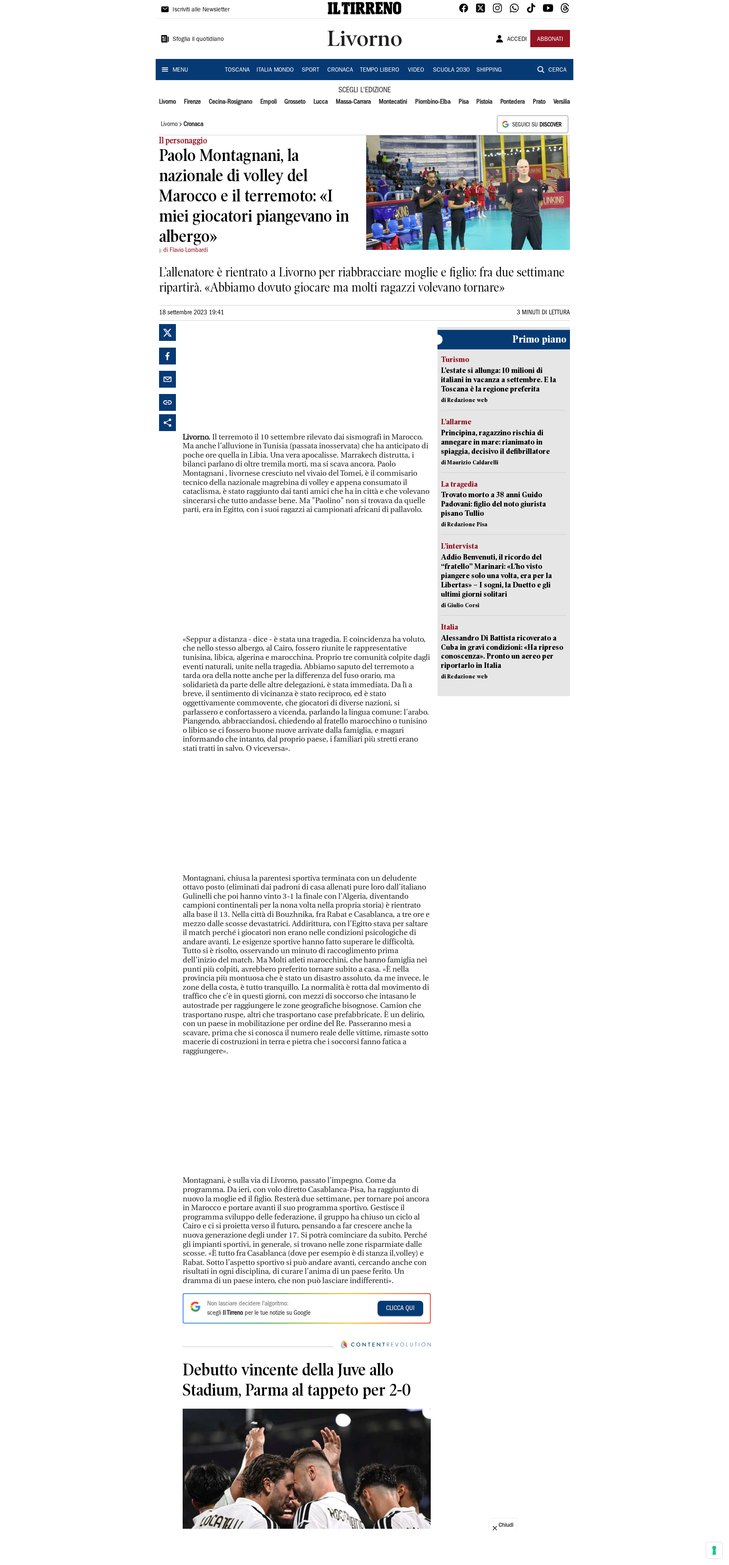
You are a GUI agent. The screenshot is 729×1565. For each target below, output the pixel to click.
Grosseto (294, 102)
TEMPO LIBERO (379, 70)
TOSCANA (237, 70)
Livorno (167, 102)
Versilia (562, 102)
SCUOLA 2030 (451, 70)
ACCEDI (517, 40)
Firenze (192, 102)
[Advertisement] (246, 376)
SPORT (310, 70)
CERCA (557, 70)
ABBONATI (550, 40)
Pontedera (512, 102)
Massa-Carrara (353, 102)
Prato (539, 102)
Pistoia (484, 102)
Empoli (268, 102)
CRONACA (340, 70)
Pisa (464, 102)
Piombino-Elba (433, 102)
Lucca (320, 102)
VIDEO (416, 70)
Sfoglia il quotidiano (198, 40)
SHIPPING (489, 70)
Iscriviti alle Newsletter (201, 10)
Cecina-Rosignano (230, 102)
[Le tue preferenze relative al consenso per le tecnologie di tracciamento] (714, 1550)
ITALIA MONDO (275, 70)
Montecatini (393, 102)
